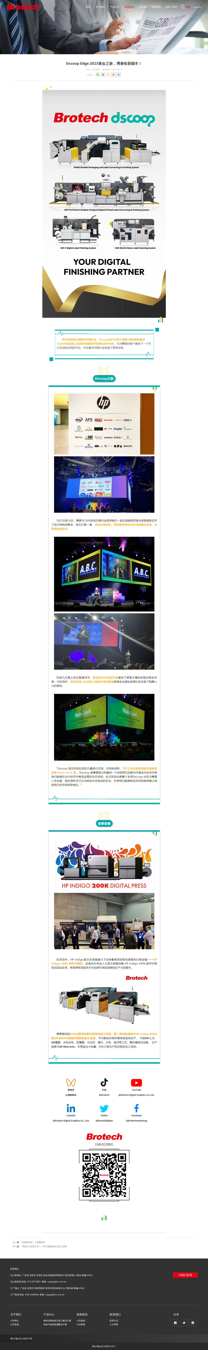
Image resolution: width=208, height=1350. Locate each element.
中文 (188, 6)
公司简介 (14, 1320)
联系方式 (114, 1320)
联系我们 (156, 7)
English (197, 6)
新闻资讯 (129, 7)
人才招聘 (114, 1324)
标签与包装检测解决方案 (55, 1324)
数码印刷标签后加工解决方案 (57, 1320)
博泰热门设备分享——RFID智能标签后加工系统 (44, 1246)
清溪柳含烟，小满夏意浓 (33, 1242)
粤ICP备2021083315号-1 (104, 1346)
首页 (88, 7)
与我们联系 (185, 1275)
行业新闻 (81, 1324)
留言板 (143, 7)
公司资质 (14, 1324)
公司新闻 (81, 1320)
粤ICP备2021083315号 (21, 1338)
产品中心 (115, 7)
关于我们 (100, 7)
